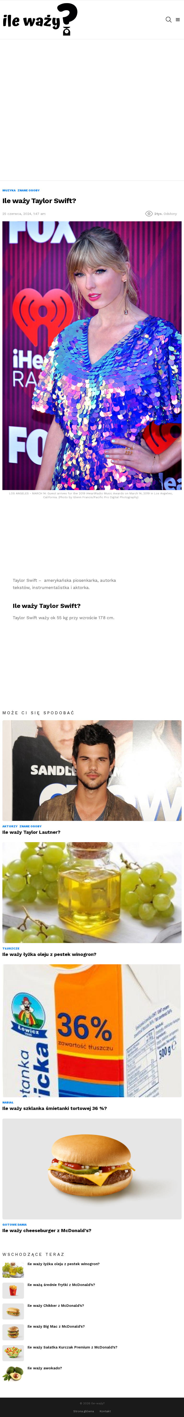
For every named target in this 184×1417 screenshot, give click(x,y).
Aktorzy (9, 826)
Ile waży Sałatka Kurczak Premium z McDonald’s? (72, 1347)
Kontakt (105, 1411)
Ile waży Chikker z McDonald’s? (56, 1305)
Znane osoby (30, 826)
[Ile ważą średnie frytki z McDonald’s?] (13, 1291)
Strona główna (83, 1411)
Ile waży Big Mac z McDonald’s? (56, 1326)
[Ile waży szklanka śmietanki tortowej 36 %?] (92, 1030)
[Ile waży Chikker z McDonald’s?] (13, 1311)
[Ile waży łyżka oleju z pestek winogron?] (92, 892)
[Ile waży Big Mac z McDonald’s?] (13, 1332)
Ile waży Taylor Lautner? (31, 832)
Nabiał (7, 1102)
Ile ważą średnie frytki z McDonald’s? (61, 1285)
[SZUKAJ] (169, 19)
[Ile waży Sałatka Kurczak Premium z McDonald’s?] (13, 1353)
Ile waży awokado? (45, 1368)
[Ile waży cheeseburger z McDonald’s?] (92, 1169)
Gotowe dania (14, 1224)
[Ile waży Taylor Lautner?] (92, 770)
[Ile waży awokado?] (13, 1374)
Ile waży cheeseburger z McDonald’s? (46, 1230)
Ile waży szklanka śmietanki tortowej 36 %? (54, 1108)
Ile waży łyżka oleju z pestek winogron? (49, 954)
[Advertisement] (92, 75)
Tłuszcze (10, 948)
